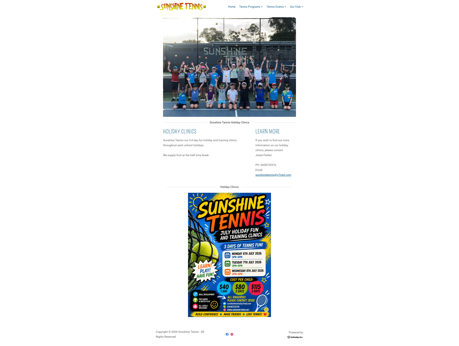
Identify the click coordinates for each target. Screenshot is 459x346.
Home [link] (231, 6)
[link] (181, 6)
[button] (251, 7)
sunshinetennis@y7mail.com (273, 175)
